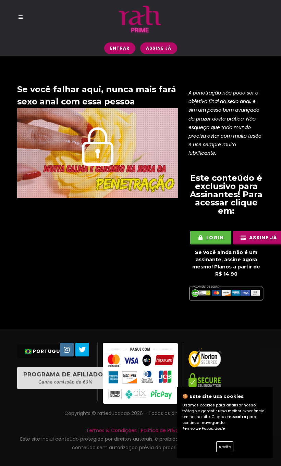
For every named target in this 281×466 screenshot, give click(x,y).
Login (214, 237)
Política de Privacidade (168, 430)
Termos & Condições (111, 430)
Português (50, 351)
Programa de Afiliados (65, 378)
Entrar (120, 48)
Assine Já (158, 48)
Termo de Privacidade (203, 428)
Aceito (225, 447)
